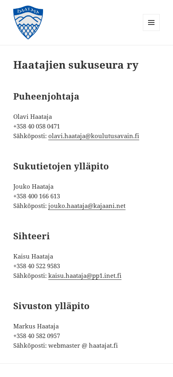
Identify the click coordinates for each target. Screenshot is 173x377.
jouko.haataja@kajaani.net (87, 206)
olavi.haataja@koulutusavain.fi (93, 136)
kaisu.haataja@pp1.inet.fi (85, 275)
